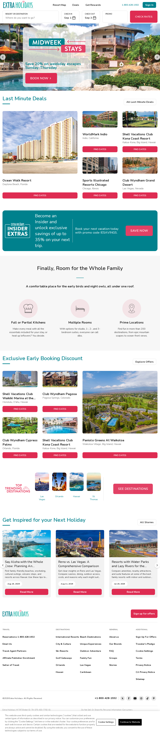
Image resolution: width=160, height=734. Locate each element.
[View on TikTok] (147, 698)
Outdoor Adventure (90, 651)
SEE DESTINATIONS (133, 489)
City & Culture (63, 643)
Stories (113, 665)
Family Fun (86, 658)
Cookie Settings (106, 722)
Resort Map (59, 5)
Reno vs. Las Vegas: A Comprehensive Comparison (78, 564)
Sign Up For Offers (146, 636)
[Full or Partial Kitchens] (28, 308)
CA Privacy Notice (145, 672)
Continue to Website (130, 722)
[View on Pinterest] (153, 698)
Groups (113, 658)
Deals (75, 5)
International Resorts (67, 636)
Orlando (59, 496)
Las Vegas (42, 498)
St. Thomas (94, 498)
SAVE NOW (139, 231)
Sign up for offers (144, 613)
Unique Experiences (90, 643)
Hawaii (76, 496)
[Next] (157, 57)
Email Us (7, 643)
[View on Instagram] (141, 698)
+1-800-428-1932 (106, 698)
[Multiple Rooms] (80, 308)
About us (114, 636)
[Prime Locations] (131, 308)
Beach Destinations (90, 636)
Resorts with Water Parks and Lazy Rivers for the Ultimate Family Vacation (130, 564)
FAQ (111, 651)
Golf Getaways (64, 658)
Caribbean (85, 672)
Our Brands (115, 643)
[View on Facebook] (128, 698)
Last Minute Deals (24, 98)
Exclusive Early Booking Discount (42, 358)
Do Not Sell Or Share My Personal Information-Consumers (106, 710)
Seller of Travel (10, 665)
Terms (139, 658)
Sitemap (140, 679)
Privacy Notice (143, 665)
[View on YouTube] (135, 698)
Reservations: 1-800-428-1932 (18, 636)
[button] (70, 17)
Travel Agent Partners (14, 651)
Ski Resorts (62, 651)
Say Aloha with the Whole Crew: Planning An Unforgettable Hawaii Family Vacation (26, 564)
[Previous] (3, 57)
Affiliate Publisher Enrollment (18, 658)
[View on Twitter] (122, 698)
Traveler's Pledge (145, 643)
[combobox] (30, 17)
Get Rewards (93, 5)
